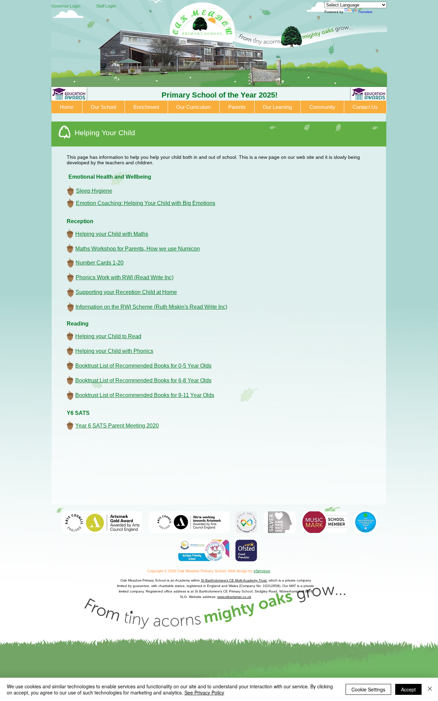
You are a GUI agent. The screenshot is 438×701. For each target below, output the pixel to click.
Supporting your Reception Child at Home (126, 292)
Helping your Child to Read (108, 336)
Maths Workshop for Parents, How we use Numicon (137, 249)
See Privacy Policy (204, 692)
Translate (365, 12)
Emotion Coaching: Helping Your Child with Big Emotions (145, 203)
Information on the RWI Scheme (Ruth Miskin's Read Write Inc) (151, 307)
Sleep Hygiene (94, 191)
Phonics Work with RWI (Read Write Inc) (124, 277)
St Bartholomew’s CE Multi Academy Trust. (234, 580)
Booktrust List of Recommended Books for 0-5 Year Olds (143, 366)
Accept (408, 689)
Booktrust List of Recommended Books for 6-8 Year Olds (143, 380)
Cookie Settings (368, 689)
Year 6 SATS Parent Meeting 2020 (117, 426)
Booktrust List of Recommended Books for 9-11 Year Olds (144, 395)
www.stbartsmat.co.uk (234, 597)
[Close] (430, 689)
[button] (103, 107)
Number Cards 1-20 (100, 263)
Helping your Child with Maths (111, 234)
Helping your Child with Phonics (114, 351)
